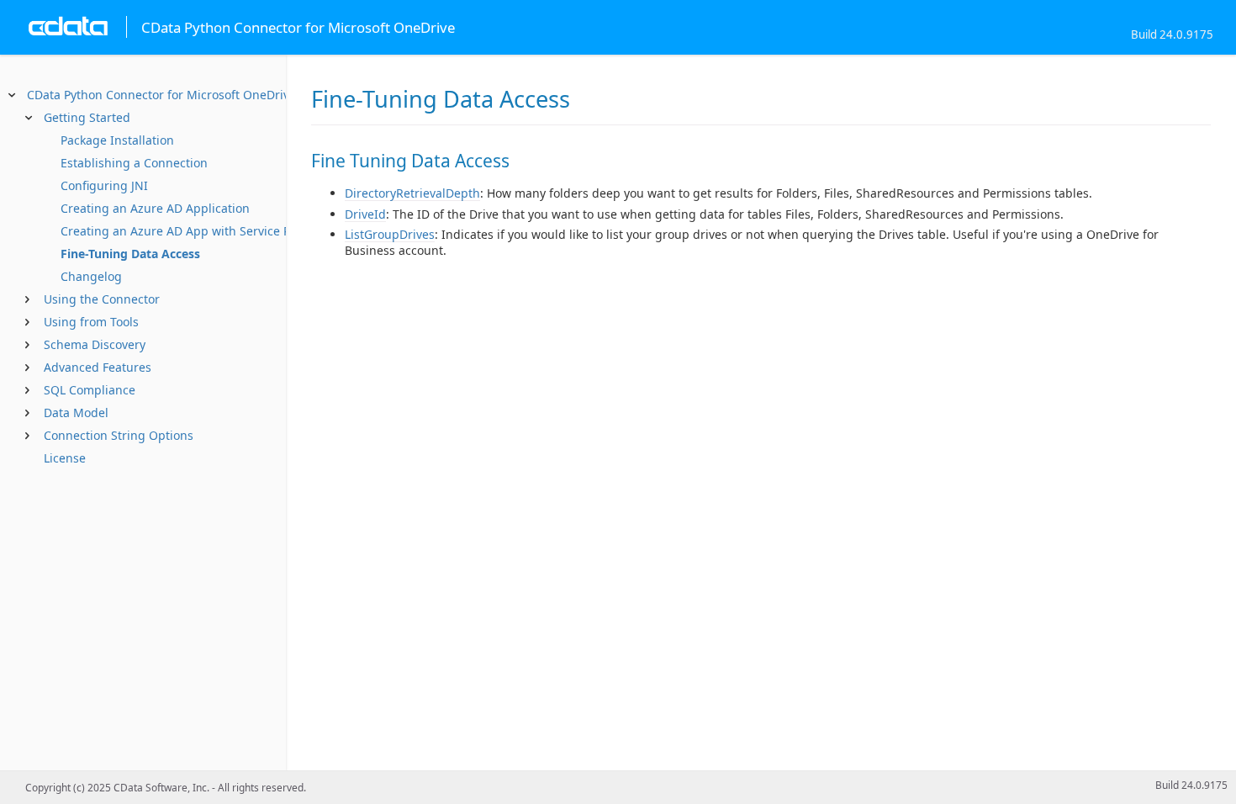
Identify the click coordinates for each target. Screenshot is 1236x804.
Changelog (91, 276)
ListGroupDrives (390, 234)
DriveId (365, 214)
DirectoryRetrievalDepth (412, 193)
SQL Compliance (89, 390)
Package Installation (117, 140)
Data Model (76, 413)
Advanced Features (97, 367)
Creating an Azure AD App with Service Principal (197, 231)
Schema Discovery (94, 344)
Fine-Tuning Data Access (130, 254)
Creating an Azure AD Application (155, 208)
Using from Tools (91, 322)
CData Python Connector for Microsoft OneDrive (161, 95)
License (65, 458)
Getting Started (87, 117)
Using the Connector (102, 299)
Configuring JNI (104, 185)
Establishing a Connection (134, 163)
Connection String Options (118, 435)
